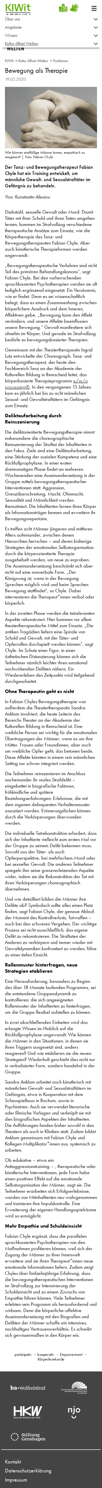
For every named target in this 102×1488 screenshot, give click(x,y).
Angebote (13, 27)
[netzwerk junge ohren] (74, 1412)
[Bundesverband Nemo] (74, 1387)
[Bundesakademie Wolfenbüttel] (28, 1387)
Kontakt (13, 1462)
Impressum (16, 1480)
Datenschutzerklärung (28, 1470)
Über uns (12, 19)
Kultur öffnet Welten (21, 43)
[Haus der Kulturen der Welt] (28, 1412)
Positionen (60, 60)
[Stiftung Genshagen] (28, 1437)
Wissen (11, 35)
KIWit (9, 60)
